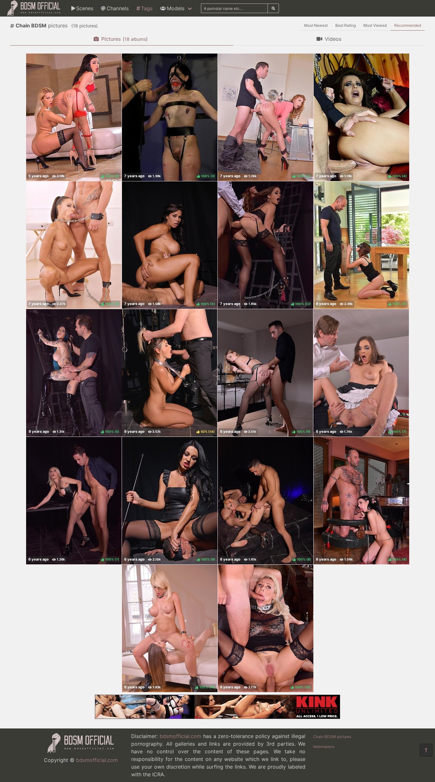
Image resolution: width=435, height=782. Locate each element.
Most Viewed (375, 25)
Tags (147, 8)
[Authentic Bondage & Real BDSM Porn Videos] (217, 717)
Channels (118, 8)
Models (175, 8)
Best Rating (345, 25)
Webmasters (323, 746)
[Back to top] (426, 750)
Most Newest (316, 25)
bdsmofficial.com (97, 760)
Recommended (407, 25)
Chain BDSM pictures (332, 736)
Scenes (84, 8)
